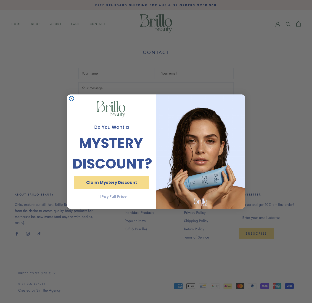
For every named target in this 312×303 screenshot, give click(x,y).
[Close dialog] (71, 98)
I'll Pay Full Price (111, 196)
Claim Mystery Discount (111, 182)
